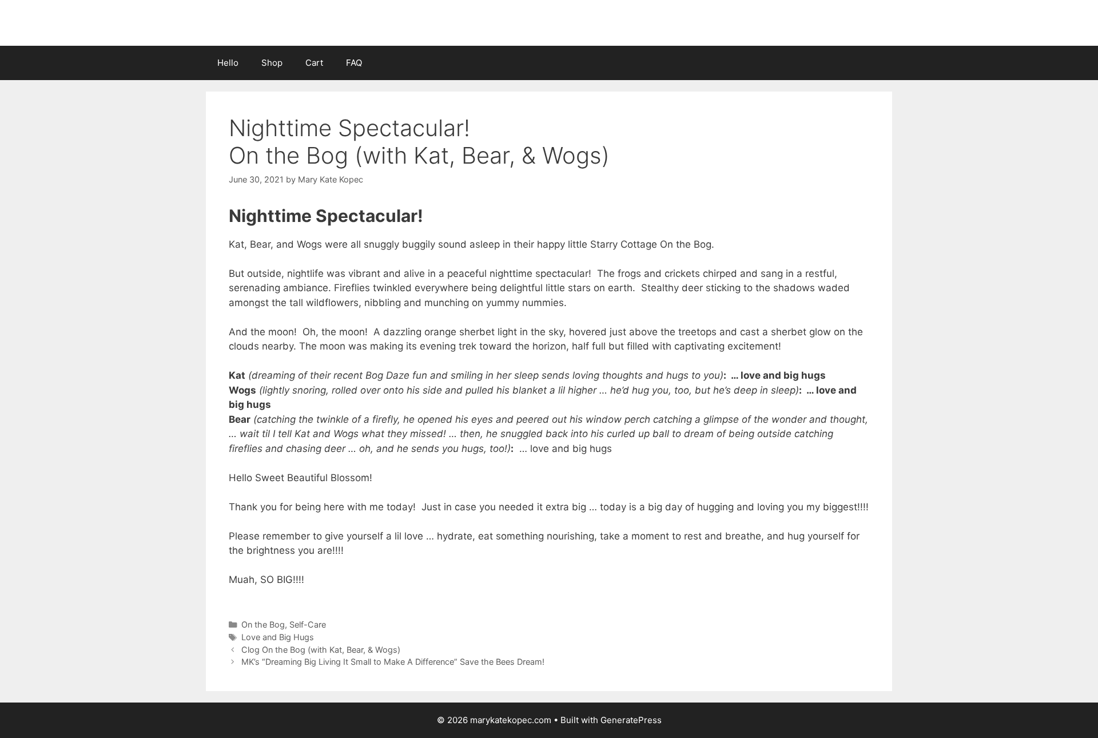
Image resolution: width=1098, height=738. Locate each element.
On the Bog (263, 624)
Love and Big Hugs (277, 637)
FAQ (354, 62)
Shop (272, 62)
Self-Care (307, 624)
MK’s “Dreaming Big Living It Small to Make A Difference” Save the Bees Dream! (392, 661)
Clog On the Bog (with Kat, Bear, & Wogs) (320, 649)
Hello (227, 62)
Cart (314, 62)
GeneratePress (631, 720)
